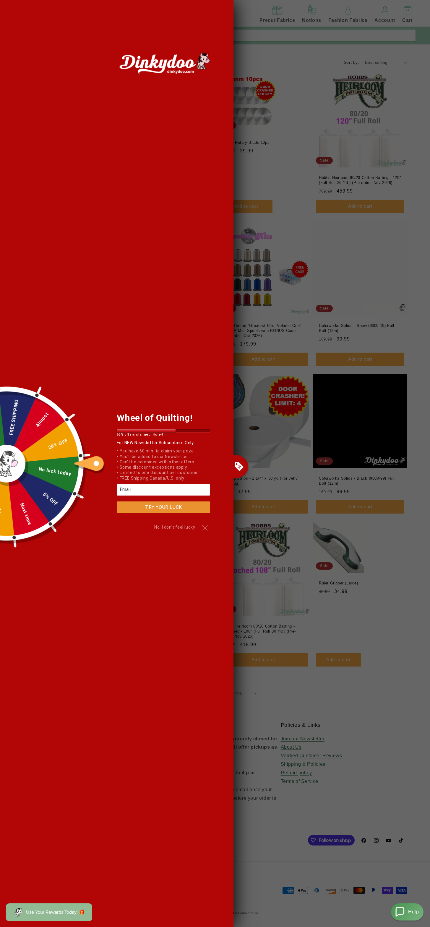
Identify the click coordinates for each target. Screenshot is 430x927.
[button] (407, 912)
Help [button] (413, 911)
